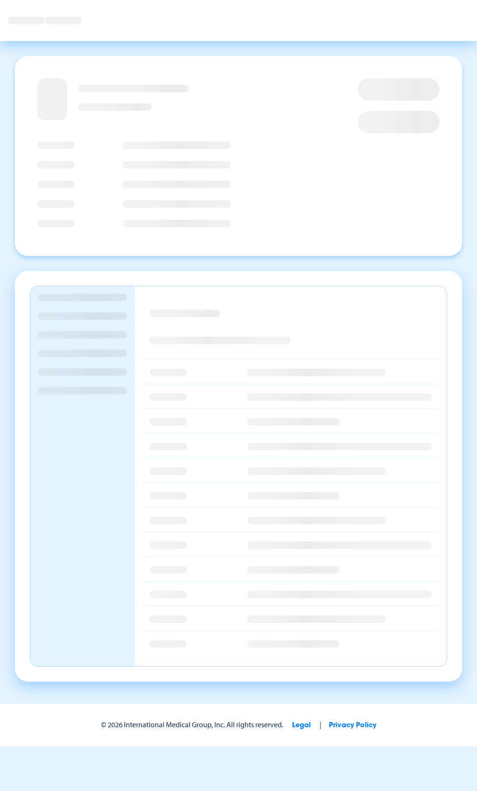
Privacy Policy (352, 725)
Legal (301, 725)
